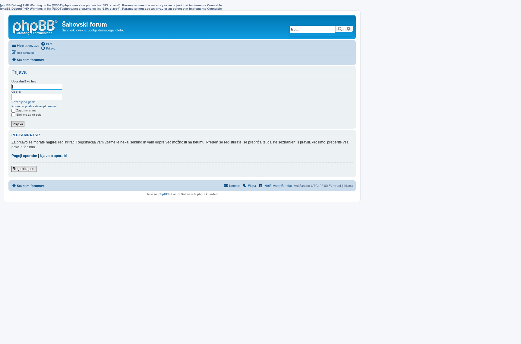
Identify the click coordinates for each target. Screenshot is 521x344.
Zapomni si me (26, 110)
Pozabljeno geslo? (24, 102)
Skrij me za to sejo (29, 114)
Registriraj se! (24, 169)
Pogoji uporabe (24, 156)
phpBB (163, 194)
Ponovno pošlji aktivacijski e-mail (33, 106)
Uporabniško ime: (24, 81)
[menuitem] (46, 44)
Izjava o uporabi (53, 156)
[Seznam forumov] (36, 26)
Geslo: (16, 91)
